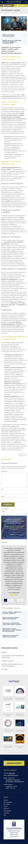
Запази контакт (14, 763)
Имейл (3, 496)
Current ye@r (5, 509)
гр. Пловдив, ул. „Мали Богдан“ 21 (15, 781)
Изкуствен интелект (10, 149)
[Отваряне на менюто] (25, 2)
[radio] (18, 456)
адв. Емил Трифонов (11, 77)
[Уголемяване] (10, 692)
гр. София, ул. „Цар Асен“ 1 (13, 780)
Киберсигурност (9, 136)
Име (2, 489)
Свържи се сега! (14, 534)
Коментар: (4, 471)
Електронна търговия (10, 143)
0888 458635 (8, 5)
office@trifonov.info (13, 775)
